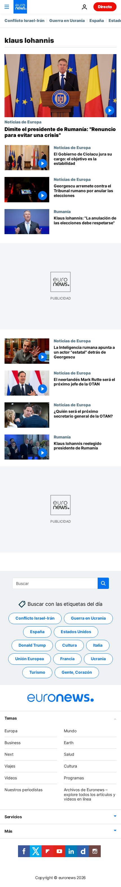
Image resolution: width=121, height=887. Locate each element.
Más (8, 831)
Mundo (70, 730)
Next (9, 754)
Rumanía (62, 211)
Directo (105, 6)
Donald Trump (32, 645)
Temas (11, 717)
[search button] (103, 583)
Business (13, 742)
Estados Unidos (76, 631)
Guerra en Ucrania (67, 20)
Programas (74, 777)
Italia (97, 645)
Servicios (13, 816)
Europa (11, 730)
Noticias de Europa (23, 121)
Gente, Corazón (77, 672)
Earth (68, 742)
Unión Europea (29, 658)
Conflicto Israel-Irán (24, 20)
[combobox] (60, 583)
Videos (11, 777)
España (96, 20)
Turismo (37, 672)
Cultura (69, 645)
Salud (69, 754)
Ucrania (98, 658)
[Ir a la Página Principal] (20, 7)
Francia (67, 658)
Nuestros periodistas (23, 789)
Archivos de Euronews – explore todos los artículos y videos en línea (89, 794)
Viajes (10, 766)
